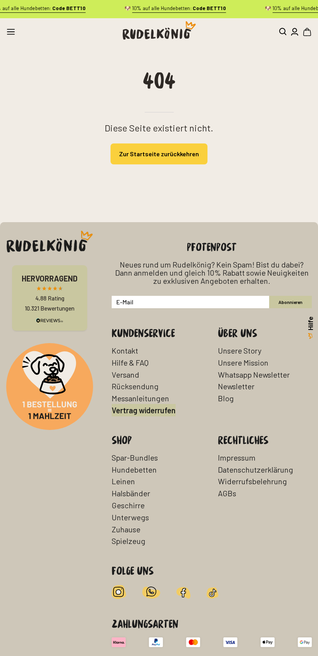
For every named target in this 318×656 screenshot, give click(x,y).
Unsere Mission (243, 362)
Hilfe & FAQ (130, 362)
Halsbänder (131, 493)
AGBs (227, 493)
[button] (282, 32)
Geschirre (128, 505)
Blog (226, 398)
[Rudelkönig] (159, 30)
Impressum (237, 457)
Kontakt (125, 350)
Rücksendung (135, 386)
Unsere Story (239, 350)
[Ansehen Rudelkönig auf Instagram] (119, 592)
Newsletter (236, 386)
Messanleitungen (140, 398)
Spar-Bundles (135, 457)
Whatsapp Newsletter (254, 374)
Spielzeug (128, 541)
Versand (125, 374)
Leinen (123, 481)
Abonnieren (290, 302)
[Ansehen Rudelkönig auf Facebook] (183, 592)
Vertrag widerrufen (144, 410)
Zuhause (126, 529)
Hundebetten (134, 469)
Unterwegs (130, 517)
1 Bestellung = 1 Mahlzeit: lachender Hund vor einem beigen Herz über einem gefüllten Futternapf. (48, 359)
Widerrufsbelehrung (252, 481)
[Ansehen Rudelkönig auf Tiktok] (212, 592)
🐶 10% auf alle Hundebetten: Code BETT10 (175, 8)
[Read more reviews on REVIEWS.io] (49, 320)
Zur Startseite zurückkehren (159, 153)
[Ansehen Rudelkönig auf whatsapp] (151, 592)
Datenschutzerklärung (255, 469)
